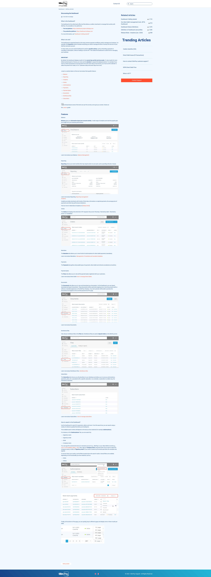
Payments (65, 87)
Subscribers (66, 98)
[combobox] (141, 4)
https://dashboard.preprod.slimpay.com (83, 28)
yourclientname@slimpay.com (69, 447)
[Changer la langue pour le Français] (98, 574)
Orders (65, 82)
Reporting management (82, 197)
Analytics (65, 79)
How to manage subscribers (84, 416)
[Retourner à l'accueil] (64, 573)
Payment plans (67, 90)
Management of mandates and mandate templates (89, 256)
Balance (65, 74)
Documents (66, 93)
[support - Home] (63, 3)
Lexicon (65, 107)
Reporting (65, 77)
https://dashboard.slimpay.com (84, 31)
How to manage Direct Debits (84, 276)
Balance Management (83, 155)
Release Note (86, 205)
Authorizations (67, 85)
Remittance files (67, 95)
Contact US (116, 3)
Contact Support (136, 80)
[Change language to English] (95, 574)
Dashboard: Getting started (82, 34)
